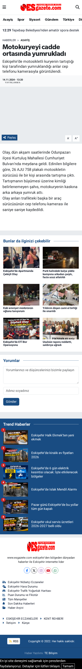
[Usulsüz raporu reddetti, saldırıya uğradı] (61, 328)
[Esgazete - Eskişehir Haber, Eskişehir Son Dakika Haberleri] (41, 7)
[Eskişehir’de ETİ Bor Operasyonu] (21, 328)
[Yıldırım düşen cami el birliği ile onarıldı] (61, 294)
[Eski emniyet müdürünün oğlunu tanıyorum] (21, 294)
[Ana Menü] (4, 7)
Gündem (51, 19)
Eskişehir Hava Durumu (23, 586)
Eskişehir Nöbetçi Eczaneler (26, 582)
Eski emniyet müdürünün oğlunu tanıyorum (18, 309)
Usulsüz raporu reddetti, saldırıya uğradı (57, 343)
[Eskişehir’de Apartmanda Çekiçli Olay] (21, 257)
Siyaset (34, 19)
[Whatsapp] (55, 570)
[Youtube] (48, 570)
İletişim (11, 623)
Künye (26, 623)
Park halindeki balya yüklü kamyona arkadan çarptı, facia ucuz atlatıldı (58, 274)
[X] (34, 570)
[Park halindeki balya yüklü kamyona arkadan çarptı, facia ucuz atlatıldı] (61, 257)
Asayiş (8, 19)
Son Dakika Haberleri (21, 603)
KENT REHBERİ (53, 618)
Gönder (11, 401)
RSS (15, 641)
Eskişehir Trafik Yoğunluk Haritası (29, 590)
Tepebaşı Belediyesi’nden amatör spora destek (40, 30)
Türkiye (68, 19)
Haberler (9, 40)
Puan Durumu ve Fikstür (23, 595)
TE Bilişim (50, 653)
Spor (21, 19)
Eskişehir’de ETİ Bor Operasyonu (15, 343)
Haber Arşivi (15, 608)
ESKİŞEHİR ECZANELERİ (22, 618)
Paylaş (11, 137)
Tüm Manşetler (17, 599)
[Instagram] (41, 570)
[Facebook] (27, 570)
